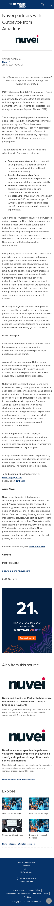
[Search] (50, 4)
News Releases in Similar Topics (17, 844)
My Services (25, 872)
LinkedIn (20, 480)
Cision (32, 901)
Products (26, 865)
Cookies (27, 897)
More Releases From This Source (17, 779)
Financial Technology (11, 813)
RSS (46, 893)
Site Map (37, 893)
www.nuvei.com (37, 546)
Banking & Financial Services (38, 836)
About (26, 869)
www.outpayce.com (12, 477)
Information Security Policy (18, 893)
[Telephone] (43, 4)
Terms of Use (18, 890)
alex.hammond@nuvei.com (16, 571)
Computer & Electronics (12, 834)
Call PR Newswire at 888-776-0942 (27, 880)
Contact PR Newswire (26, 862)
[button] (27, 39)
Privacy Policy (34, 890)
